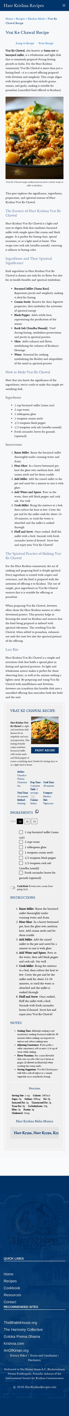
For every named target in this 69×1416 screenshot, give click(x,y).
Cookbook (12, 1288)
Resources (12, 1295)
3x (34, 821)
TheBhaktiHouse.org (20, 1323)
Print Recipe (46, 43)
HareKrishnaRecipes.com (40, 1387)
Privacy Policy (18, 1355)
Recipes (20, 19)
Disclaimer (34, 1360)
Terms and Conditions (43, 1355)
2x (27, 821)
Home (9, 19)
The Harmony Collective (23, 1330)
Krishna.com (14, 1343)
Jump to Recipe (25, 43)
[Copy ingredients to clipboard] (37, 811)
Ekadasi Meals (36, 19)
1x (20, 821)
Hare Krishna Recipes (24, 5)
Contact (10, 1302)
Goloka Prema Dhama (22, 1337)
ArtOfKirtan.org (16, 1350)
